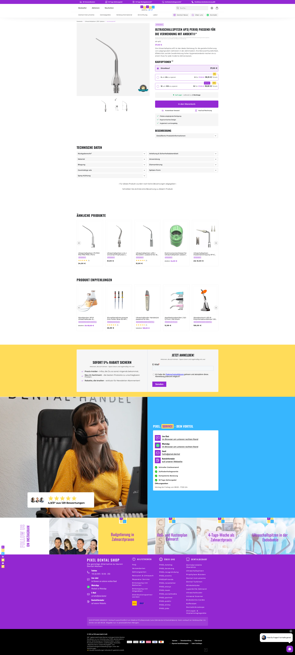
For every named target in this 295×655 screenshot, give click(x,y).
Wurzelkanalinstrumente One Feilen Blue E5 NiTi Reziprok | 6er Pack (117, 318)
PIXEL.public (165, 601)
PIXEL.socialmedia (168, 594)
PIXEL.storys (165, 587)
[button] (147, 188)
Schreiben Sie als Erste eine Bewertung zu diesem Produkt (147, 189)
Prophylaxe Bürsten (196, 574)
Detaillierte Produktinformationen (171, 136)
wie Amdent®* (111, 21)
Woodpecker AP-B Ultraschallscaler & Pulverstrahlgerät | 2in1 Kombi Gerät (87, 318)
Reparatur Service (141, 579)
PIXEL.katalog (166, 565)
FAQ (134, 565)
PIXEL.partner (166, 598)
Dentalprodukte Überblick (194, 566)
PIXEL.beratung (166, 568)
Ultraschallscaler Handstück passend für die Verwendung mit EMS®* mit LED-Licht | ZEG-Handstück (147, 318)
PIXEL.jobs (164, 608)
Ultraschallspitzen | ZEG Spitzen (95, 21)
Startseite (80, 21)
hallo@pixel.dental (171, 454)
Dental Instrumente (196, 578)
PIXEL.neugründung (169, 572)
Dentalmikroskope (195, 607)
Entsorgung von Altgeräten (140, 590)
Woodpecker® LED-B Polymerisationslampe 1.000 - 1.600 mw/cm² (205, 318)
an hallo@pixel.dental (98, 595)
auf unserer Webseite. (98, 603)
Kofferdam (191, 604)
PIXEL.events (165, 576)
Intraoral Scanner (194, 596)
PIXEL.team (164, 590)
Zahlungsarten (139, 572)
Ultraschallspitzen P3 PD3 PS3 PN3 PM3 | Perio (88, 253)
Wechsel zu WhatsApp (98, 588)
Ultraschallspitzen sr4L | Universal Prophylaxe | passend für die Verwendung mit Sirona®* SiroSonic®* (118, 253)
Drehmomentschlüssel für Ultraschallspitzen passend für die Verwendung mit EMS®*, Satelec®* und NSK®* (176, 253)
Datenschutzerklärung (186, 640)
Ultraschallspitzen (195, 571)
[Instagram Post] (73, 536)
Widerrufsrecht (198, 640)
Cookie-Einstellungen (197, 643)
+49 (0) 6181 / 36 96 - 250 (100, 573)
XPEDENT (159, 24)
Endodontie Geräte (195, 600)
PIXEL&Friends (166, 579)
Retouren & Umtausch (143, 576)
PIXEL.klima (165, 605)
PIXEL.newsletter (167, 583)
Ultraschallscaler (194, 593)
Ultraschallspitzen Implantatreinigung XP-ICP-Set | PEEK (205, 253)
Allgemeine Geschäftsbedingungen (180, 643)
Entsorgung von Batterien (140, 584)
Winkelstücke (193, 585)
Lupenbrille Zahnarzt (196, 589)
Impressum (174, 640)
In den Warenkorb (186, 104)
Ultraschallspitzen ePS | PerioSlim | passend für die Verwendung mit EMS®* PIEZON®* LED (147, 253)
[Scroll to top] (206, 650)
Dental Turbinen (194, 582)
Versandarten (138, 568)
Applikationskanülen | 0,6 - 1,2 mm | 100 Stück (176, 318)
